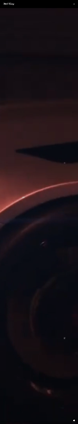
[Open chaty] (74, 420)
